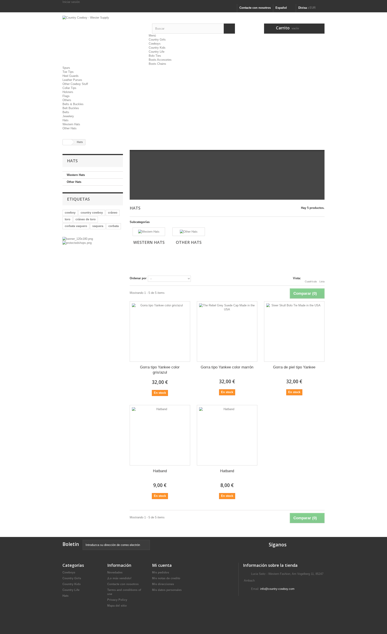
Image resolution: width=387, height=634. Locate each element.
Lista (322, 281)
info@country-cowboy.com (277, 589)
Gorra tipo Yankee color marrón (227, 367)
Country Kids (157, 47)
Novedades (115, 572)
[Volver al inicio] (67, 142)
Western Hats (71, 124)
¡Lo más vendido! (119, 578)
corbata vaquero (76, 226)
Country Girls (157, 39)
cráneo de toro (85, 219)
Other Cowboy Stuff (75, 84)
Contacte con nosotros (255, 7)
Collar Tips (69, 88)
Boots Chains (157, 63)
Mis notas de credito (166, 578)
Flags (66, 96)
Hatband (160, 471)
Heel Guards (70, 76)
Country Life (156, 51)
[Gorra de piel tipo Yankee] (294, 331)
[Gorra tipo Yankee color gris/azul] (160, 331)
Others (66, 100)
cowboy (70, 212)
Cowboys (155, 43)
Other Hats (69, 128)
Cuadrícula (311, 281)
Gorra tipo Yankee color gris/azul (160, 369)
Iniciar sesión (71, 2)
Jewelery (68, 116)
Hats (65, 120)
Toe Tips (68, 72)
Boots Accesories (160, 59)
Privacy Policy (117, 600)
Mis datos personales (167, 590)
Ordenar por (138, 278)
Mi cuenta (162, 565)
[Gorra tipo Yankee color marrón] (227, 331)
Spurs (66, 67)
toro (67, 219)
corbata (113, 226)
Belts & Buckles (73, 104)
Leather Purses (72, 80)
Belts (65, 112)
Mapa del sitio (117, 605)
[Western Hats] (149, 231)
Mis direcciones (163, 584)
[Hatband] (160, 435)
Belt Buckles (70, 108)
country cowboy (92, 212)
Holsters (67, 92)
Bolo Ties (155, 55)
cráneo (112, 212)
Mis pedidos (160, 572)
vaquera (97, 226)
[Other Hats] (188, 231)
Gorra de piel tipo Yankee (294, 367)
